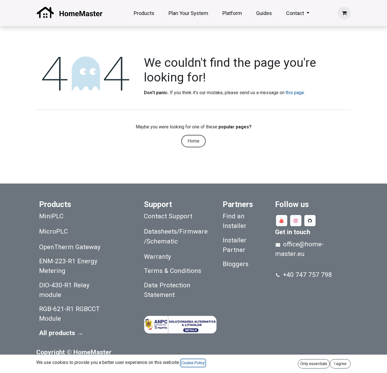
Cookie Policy (193, 363)
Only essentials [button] (313, 363)
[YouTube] (281, 220)
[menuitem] (144, 13)
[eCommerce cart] (344, 13)
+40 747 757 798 (307, 275)
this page (295, 92)
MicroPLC (53, 231)
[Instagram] (295, 220)
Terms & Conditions (172, 271)
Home (193, 141)
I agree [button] (340, 363)
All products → (61, 333)
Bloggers (235, 264)
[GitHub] (310, 220)
